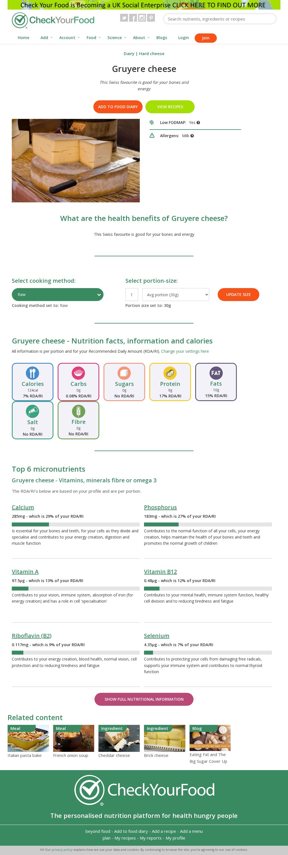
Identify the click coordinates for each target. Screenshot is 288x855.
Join (206, 37)
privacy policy (62, 849)
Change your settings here (185, 351)
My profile (175, 838)
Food (91, 37)
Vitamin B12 (160, 571)
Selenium (156, 635)
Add (44, 37)
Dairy (129, 53)
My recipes (125, 838)
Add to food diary (118, 106)
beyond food (98, 831)
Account (67, 37)
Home (23, 37)
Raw (22, 294)
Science (114, 37)
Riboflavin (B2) (31, 635)
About (139, 37)
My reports (151, 838)
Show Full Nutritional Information (144, 699)
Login (183, 37)
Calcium (23, 507)
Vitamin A (25, 571)
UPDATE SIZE (238, 294)
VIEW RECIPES (170, 106)
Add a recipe (164, 831)
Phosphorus (160, 507)
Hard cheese (152, 53)
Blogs (161, 37)
